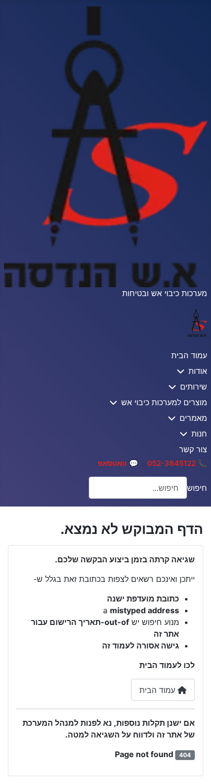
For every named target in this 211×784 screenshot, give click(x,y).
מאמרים (193, 418)
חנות (199, 433)
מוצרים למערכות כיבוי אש (164, 402)
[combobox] (138, 488)
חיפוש (197, 488)
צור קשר (193, 449)
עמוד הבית (189, 355)
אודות (197, 371)
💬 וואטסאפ (118, 463)
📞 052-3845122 (177, 463)
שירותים (193, 387)
